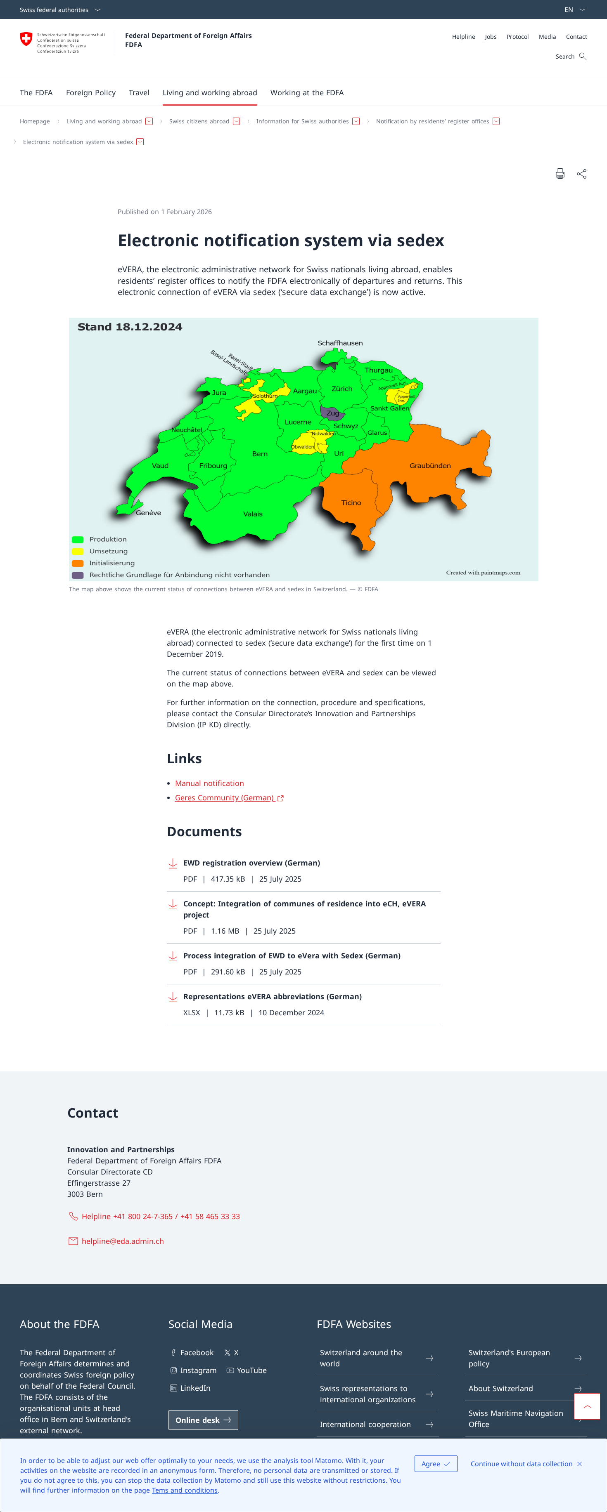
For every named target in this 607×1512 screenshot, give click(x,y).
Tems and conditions (185, 1490)
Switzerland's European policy (509, 1357)
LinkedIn (195, 1388)
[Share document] (581, 173)
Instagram (198, 1370)
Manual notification (209, 783)
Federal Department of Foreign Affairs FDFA (189, 40)
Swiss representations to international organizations (368, 1393)
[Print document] (560, 173)
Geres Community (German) (225, 797)
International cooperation (365, 1424)
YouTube (252, 1370)
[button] (36, 92)
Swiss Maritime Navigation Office (516, 1418)
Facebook (197, 1352)
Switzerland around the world (361, 1357)
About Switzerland (501, 1388)
